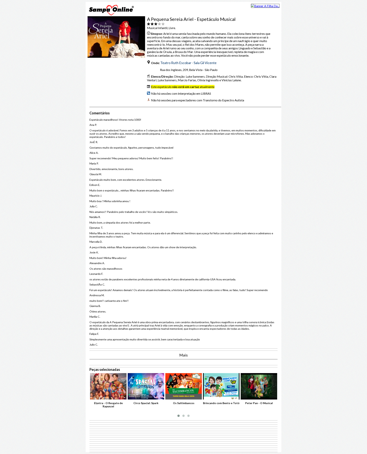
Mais (183, 355)
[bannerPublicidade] (265, 6)
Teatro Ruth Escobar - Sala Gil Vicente (188, 63)
